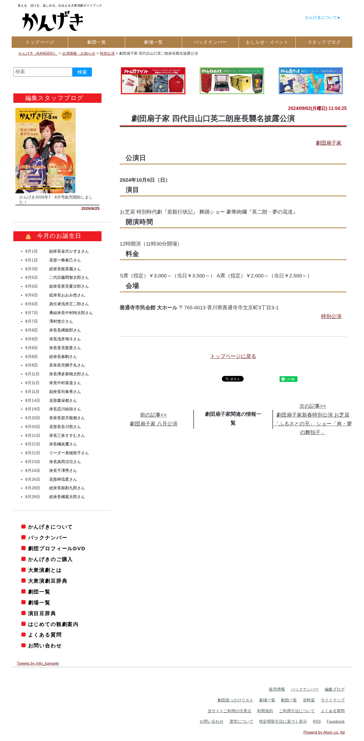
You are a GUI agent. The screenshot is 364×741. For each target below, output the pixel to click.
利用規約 (265, 711)
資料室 (309, 700)
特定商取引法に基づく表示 (283, 721)
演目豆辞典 (42, 613)
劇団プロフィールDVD (57, 548)
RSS (317, 721)
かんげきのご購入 (50, 559)
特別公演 (331, 316)
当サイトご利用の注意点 (229, 711)
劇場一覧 (39, 602)
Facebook (336, 721)
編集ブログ (335, 689)
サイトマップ (333, 700)
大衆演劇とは (45, 570)
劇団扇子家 (329, 143)
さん (69, 251)
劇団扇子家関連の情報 (230, 414)
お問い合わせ (45, 645)
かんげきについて (321, 17)
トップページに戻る (233, 356)
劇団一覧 (39, 592)
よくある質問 (45, 635)
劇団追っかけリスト (235, 700)
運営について (241, 721)
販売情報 (277, 689)
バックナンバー (47, 538)
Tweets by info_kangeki (38, 663)
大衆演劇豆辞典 (47, 581)
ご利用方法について (297, 711)
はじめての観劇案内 (53, 624)
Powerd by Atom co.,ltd (324, 732)
